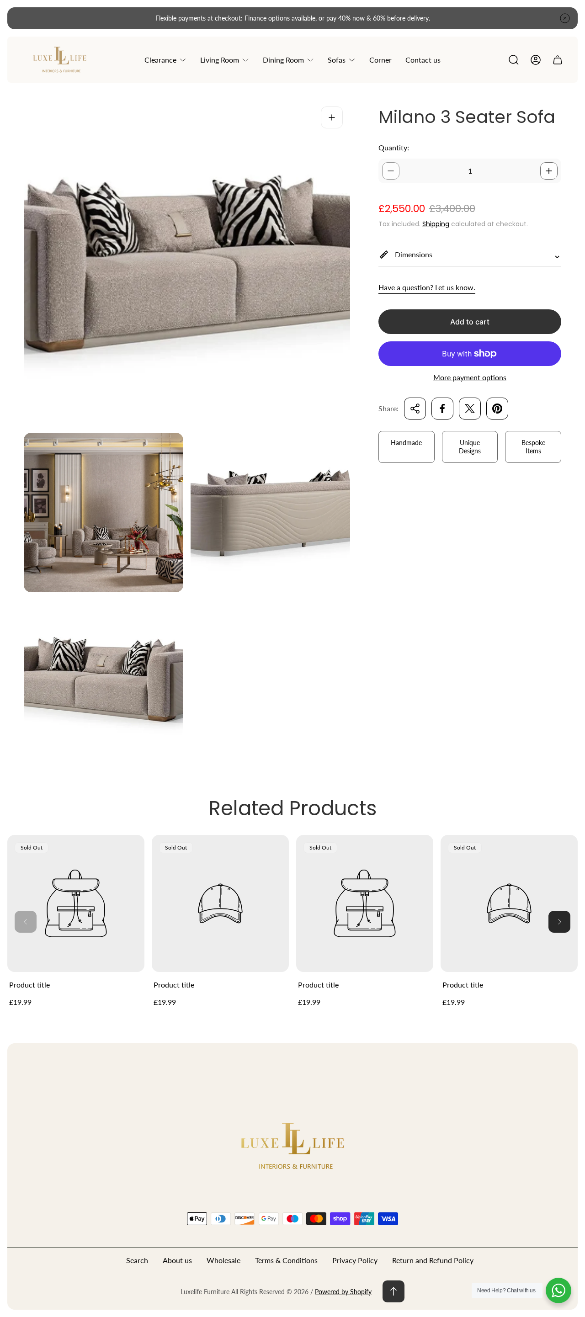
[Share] (415, 409)
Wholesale (223, 1260)
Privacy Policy (355, 1260)
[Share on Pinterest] (497, 409)
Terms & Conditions (286, 1260)
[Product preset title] (75, 903)
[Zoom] (332, 117)
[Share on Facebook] (442, 409)
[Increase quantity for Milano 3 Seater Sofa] (549, 171)
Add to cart (469, 321)
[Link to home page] (292, 1145)
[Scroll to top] (393, 1291)
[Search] (514, 60)
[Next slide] (559, 922)
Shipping (435, 223)
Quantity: (393, 147)
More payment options (469, 377)
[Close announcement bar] (564, 18)
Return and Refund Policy (432, 1260)
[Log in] (536, 60)
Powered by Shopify (343, 1292)
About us (177, 1260)
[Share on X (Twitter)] (470, 409)
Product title (29, 984)
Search (137, 1260)
